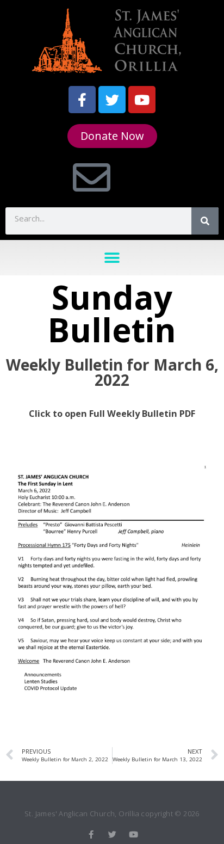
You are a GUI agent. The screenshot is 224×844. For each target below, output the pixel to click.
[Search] (205, 221)
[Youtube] (141, 99)
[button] (112, 257)
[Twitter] (112, 99)
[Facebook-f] (82, 99)
